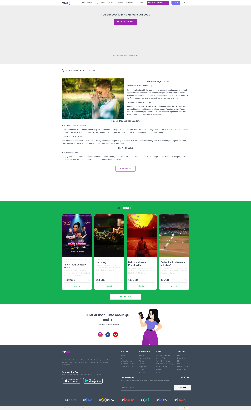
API (122, 358)
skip (137, 55)
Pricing (111, 3)
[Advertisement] (125, 39)
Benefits (123, 355)
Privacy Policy (161, 358)
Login (176, 3)
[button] (184, 3)
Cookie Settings (161, 367)
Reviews (142, 372)
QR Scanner (101, 3)
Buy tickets (125, 296)
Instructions (181, 358)
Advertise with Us (127, 367)
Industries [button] (129, 3)
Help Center (181, 369)
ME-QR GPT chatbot (128, 364)
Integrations (143, 367)
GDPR (158, 369)
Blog (179, 361)
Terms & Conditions (163, 361)
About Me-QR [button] (87, 3)
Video (179, 364)
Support (141, 3)
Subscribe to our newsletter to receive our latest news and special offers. (146, 380)
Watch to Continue (125, 22)
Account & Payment (163, 355)
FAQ (178, 355)
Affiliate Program (126, 361)
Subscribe (182, 387)
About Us (142, 355)
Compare (120, 3)
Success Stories (183, 367)
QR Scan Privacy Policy (164, 364)
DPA (158, 372)
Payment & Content (145, 358)
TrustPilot (142, 369)
